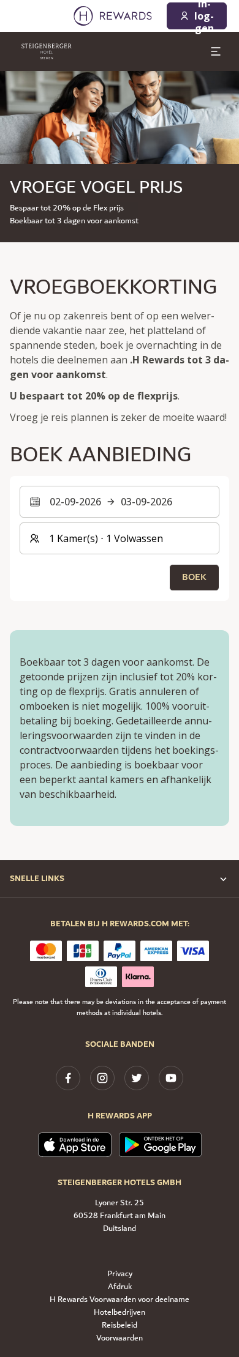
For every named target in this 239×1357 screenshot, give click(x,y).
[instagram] (102, 1078)
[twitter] (136, 1078)
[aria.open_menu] (216, 51)
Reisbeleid (119, 1325)
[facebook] (68, 1078)
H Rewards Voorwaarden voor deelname (119, 1299)
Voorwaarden (119, 1338)
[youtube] (171, 1078)
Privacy (119, 1274)
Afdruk (120, 1287)
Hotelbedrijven (119, 1312)
